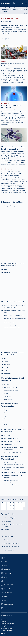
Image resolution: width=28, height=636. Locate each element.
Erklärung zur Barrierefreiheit (8, 625)
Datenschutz (4, 621)
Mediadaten (4, 627)
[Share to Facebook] (6, 39)
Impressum (4, 619)
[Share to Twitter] (9, 39)
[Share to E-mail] (2, 39)
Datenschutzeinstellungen (7, 623)
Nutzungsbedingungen (6, 628)
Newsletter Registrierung (7, 630)
